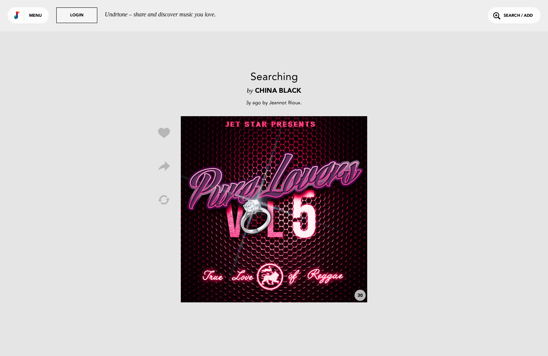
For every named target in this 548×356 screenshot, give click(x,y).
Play (274, 209)
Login (77, 15)
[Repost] (164, 200)
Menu (35, 16)
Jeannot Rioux (284, 102)
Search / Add (518, 16)
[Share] (164, 166)
